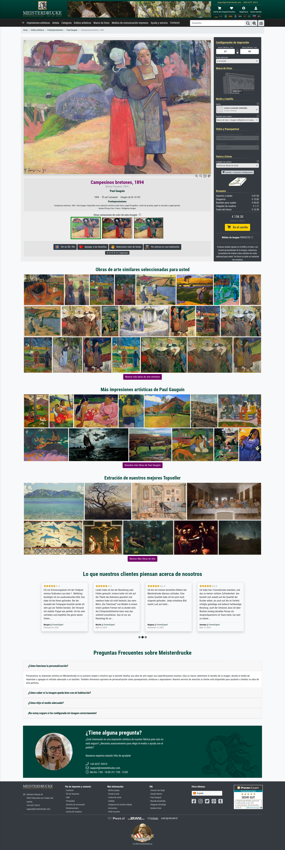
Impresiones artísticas (38, 22)
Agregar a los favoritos (94, 246)
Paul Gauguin (71, 30)
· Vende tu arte (113, 794)
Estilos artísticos (82, 22)
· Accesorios (112, 808)
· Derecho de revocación (75, 804)
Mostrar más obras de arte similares (142, 376)
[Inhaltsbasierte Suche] (254, 23)
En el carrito (239, 227)
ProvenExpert (58, 624)
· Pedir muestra (113, 811)
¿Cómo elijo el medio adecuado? (46, 703)
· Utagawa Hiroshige (157, 804)
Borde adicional (222, 57)
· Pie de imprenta (72, 794)
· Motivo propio (113, 790)
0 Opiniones (123, 253)
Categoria (66, 22)
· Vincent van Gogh (157, 790)
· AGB (67, 797)
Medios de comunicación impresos (130, 22)
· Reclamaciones (72, 808)
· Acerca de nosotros (73, 811)
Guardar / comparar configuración (239, 172)
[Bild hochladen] (261, 23)
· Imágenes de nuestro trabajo (119, 804)
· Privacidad (70, 801)
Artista (55, 22)
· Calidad (110, 801)
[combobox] (237, 61)
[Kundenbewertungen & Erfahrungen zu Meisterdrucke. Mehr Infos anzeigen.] (248, 796)
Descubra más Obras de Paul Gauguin (143, 465)
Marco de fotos (101, 22)
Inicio (25, 30)
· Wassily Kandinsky (157, 801)
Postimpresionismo (55, 30)
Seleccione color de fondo (127, 246)
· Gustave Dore (155, 808)
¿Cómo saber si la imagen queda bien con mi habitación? (59, 692)
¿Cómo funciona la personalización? (48, 666)
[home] (23, 23)
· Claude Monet (155, 794)
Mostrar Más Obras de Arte (142, 558)
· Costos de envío (114, 797)
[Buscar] (248, 23)
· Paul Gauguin (155, 797)
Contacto (175, 22)
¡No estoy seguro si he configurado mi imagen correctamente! (62, 713)
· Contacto (69, 790)
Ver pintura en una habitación (164, 246)
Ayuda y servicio (159, 22)
